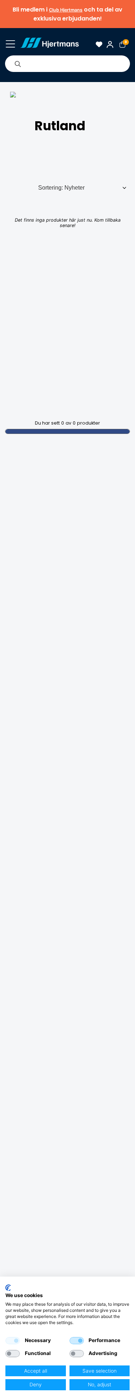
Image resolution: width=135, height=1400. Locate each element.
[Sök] (17, 63)
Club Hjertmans (65, 10)
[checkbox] (12, 1340)
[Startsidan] (49, 44)
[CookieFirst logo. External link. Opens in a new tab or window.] (8, 1288)
